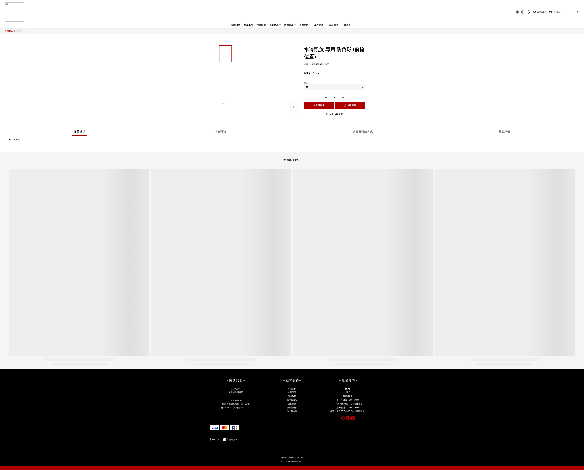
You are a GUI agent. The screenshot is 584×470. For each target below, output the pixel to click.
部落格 (347, 24)
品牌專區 (318, 24)
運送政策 (292, 396)
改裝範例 (333, 24)
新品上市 (248, 24)
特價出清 (261, 24)
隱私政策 (292, 403)
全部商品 (9, 31)
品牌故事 (235, 388)
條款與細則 (292, 407)
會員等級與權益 (235, 392)
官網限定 (235, 24)
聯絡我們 (292, 388)
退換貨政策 (292, 400)
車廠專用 (303, 24)
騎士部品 (289, 24)
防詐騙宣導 (292, 411)
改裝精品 (274, 24)
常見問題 (292, 392)
